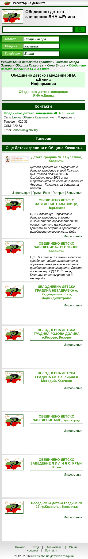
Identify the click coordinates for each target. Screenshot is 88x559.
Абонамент (53, 547)
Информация (21, 193)
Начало (20, 547)
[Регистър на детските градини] (12, 16)
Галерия (58, 193)
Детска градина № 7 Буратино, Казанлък (56, 159)
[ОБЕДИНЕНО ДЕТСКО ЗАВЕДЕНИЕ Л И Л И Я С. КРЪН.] (16, 464)
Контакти (51, 550)
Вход (35, 547)
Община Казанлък (35, 117)
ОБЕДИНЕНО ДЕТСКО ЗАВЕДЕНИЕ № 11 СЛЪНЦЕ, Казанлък (56, 247)
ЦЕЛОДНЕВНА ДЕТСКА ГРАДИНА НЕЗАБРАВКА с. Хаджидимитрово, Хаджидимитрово (56, 292)
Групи (37, 193)
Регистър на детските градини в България (29, 3)
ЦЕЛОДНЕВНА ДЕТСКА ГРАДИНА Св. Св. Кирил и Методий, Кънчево (56, 377)
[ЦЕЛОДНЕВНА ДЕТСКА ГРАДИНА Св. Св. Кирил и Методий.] (16, 378)
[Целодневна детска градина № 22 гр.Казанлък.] (16, 507)
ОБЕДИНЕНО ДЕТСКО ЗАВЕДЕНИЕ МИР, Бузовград (56, 418)
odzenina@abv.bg (25, 130)
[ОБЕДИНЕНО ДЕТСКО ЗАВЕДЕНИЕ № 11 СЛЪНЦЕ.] (16, 248)
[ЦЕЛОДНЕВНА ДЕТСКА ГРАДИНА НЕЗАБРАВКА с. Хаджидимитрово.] (16, 291)
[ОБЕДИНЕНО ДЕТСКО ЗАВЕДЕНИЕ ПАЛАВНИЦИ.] (16, 205)
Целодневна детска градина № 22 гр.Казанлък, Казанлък (56, 504)
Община (11, 46)
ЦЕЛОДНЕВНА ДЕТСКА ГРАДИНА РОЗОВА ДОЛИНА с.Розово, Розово (57, 333)
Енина (16, 117)
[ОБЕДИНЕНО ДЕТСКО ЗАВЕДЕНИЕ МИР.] (16, 421)
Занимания (74, 193)
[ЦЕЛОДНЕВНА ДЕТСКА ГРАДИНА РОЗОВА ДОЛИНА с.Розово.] (16, 334)
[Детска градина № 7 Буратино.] (16, 159)
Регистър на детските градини (53, 556)
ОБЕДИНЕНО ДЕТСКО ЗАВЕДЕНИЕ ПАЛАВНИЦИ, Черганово (56, 204)
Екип (46, 193)
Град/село (12, 53)
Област (10, 39)
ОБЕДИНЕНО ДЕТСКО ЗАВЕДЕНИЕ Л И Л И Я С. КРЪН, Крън (57, 463)
